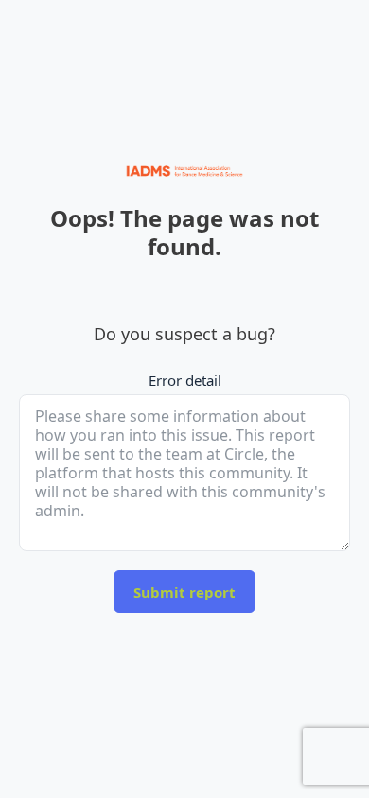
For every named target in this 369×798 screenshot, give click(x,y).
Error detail (185, 380)
